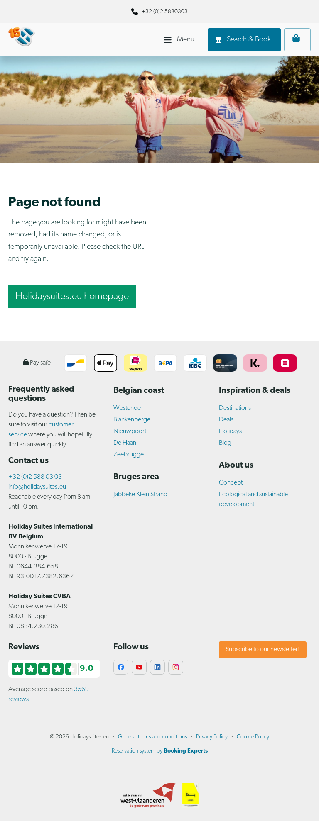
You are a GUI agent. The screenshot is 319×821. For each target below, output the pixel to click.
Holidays (230, 431)
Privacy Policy (212, 737)
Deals (226, 420)
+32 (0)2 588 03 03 (35, 477)
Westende (127, 408)
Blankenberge (131, 420)
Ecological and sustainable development (253, 499)
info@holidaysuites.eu (37, 487)
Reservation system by (160, 751)
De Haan (124, 443)
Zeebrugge (128, 454)
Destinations (235, 408)
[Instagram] (175, 667)
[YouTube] (139, 667)
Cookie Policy (253, 737)
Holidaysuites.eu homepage (72, 297)
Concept (231, 483)
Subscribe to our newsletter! (263, 649)
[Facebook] (120, 667)
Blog (225, 443)
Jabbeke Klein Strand (140, 494)
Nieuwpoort (129, 431)
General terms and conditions (152, 737)
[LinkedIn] (157, 667)
